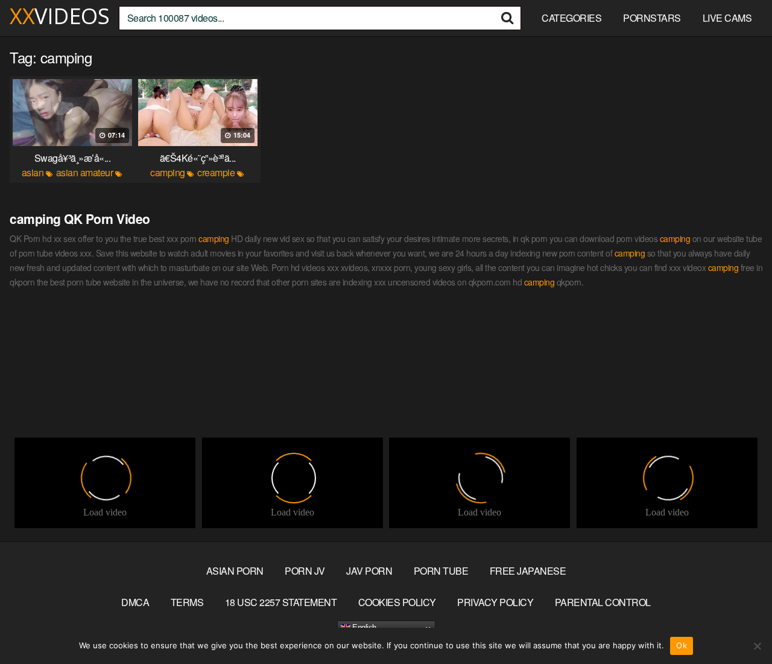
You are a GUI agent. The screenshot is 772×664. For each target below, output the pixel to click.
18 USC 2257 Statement (281, 602)
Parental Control (603, 602)
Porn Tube (441, 571)
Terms (187, 602)
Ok (681, 645)
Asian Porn (235, 571)
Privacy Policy (495, 602)
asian (33, 172)
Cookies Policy (397, 602)
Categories (571, 18)
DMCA (135, 602)
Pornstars (652, 18)
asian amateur (84, 172)
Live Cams (727, 18)
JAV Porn (369, 571)
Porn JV (305, 571)
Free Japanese (528, 571)
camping (167, 172)
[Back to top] (738, 625)
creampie (216, 172)
